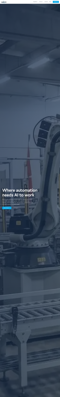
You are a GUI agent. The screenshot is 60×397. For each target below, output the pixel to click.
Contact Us (56, 1)
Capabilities (35, 1)
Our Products (16, 208)
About (50, 1)
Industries (46, 1)
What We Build (6, 208)
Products (40, 1)
